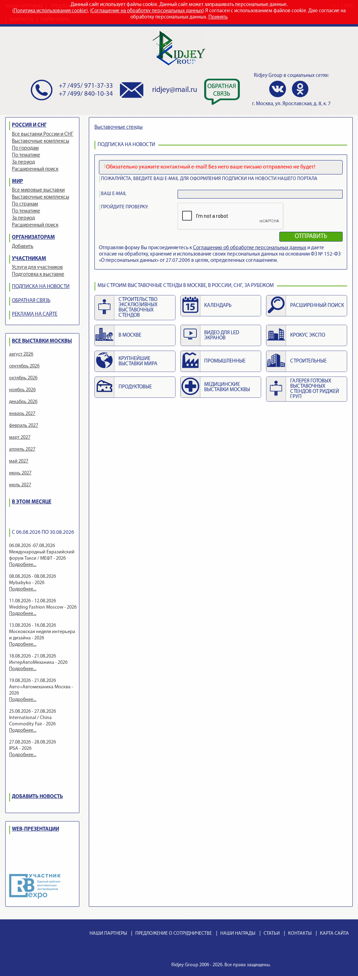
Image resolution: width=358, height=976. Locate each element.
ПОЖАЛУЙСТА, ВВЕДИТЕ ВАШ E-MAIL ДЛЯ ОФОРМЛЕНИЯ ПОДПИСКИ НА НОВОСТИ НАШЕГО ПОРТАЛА (209, 178)
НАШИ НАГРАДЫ (237, 933)
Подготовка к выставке (38, 274)
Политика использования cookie (50, 11)
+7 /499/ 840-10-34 (86, 94)
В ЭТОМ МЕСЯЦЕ (31, 502)
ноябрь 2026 (22, 390)
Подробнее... (22, 564)
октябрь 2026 (23, 378)
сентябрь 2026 (24, 366)
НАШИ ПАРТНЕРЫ (108, 933)
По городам (25, 148)
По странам (25, 204)
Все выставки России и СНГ (42, 134)
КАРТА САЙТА (334, 933)
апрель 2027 (22, 449)
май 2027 (18, 461)
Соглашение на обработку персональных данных (147, 11)
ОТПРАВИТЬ (311, 237)
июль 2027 (20, 485)
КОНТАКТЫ (300, 933)
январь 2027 (22, 413)
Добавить (22, 246)
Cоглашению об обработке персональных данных (249, 248)
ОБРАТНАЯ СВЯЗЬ (31, 300)
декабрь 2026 (23, 401)
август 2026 (21, 354)
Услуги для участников (37, 267)
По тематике (26, 155)
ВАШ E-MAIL (114, 193)
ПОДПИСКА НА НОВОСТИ (41, 286)
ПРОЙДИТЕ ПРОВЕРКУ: (124, 207)
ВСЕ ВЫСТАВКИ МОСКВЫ (42, 341)
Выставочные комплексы (40, 141)
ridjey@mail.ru (174, 90)
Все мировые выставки (38, 190)
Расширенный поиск (35, 169)
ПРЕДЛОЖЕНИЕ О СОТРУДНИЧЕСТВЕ (173, 933)
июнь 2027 (20, 473)
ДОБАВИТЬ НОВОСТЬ (37, 796)
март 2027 (19, 437)
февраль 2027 (23, 425)
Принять (218, 17)
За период (23, 162)
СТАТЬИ (272, 933)
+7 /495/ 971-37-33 (86, 86)
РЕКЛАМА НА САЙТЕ (34, 314)
